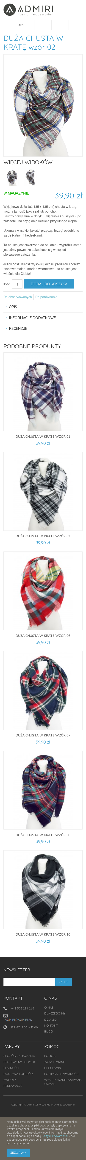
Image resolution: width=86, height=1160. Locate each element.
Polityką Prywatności (55, 1136)
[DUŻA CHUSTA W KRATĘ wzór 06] (43, 590)
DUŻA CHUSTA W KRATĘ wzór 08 (43, 835)
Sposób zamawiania (19, 1056)
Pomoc (49, 1056)
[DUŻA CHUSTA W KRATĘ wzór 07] (43, 690)
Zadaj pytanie (54, 1062)
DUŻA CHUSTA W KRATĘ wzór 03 (43, 536)
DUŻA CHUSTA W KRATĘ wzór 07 (43, 735)
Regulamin (52, 1068)
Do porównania (46, 296)
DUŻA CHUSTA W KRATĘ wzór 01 (43, 436)
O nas (48, 1007)
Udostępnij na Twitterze (76, 297)
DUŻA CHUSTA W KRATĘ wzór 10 (43, 934)
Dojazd (50, 1019)
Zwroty (9, 1080)
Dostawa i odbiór (18, 1074)
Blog (48, 1031)
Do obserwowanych (17, 296)
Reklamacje (12, 1085)
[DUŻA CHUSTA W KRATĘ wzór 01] (43, 391)
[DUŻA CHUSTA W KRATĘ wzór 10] (43, 889)
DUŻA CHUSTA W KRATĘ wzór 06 (43, 636)
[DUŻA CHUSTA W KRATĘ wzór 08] (43, 790)
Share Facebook (67, 297)
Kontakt (51, 1025)
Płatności (11, 1068)
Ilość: (7, 284)
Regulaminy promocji (20, 1062)
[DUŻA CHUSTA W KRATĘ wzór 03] (43, 491)
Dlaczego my (54, 1013)
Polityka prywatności (61, 1074)
